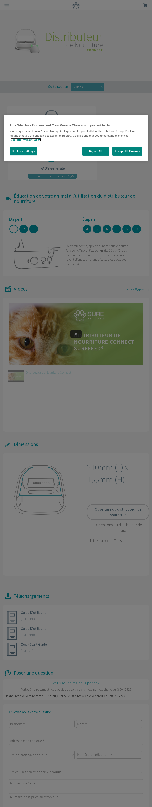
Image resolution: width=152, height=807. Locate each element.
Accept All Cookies (127, 151)
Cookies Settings (23, 151)
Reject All (95, 151)
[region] (76, 138)
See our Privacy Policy (26, 139)
